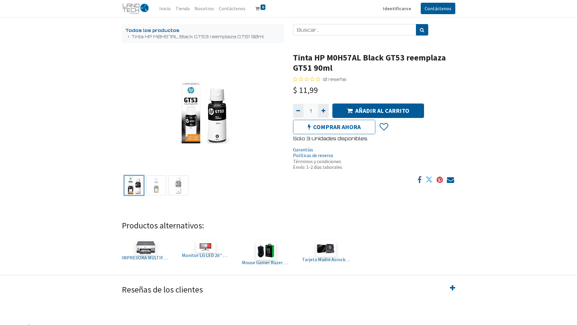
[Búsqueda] (422, 30)
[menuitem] (165, 8)
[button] (134, 113)
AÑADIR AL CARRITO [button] (382, 110)
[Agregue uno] (323, 111)
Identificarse (397, 8)
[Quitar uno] (298, 111)
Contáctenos (438, 8)
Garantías (303, 150)
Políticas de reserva (313, 155)
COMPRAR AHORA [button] (337, 127)
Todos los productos (152, 30)
